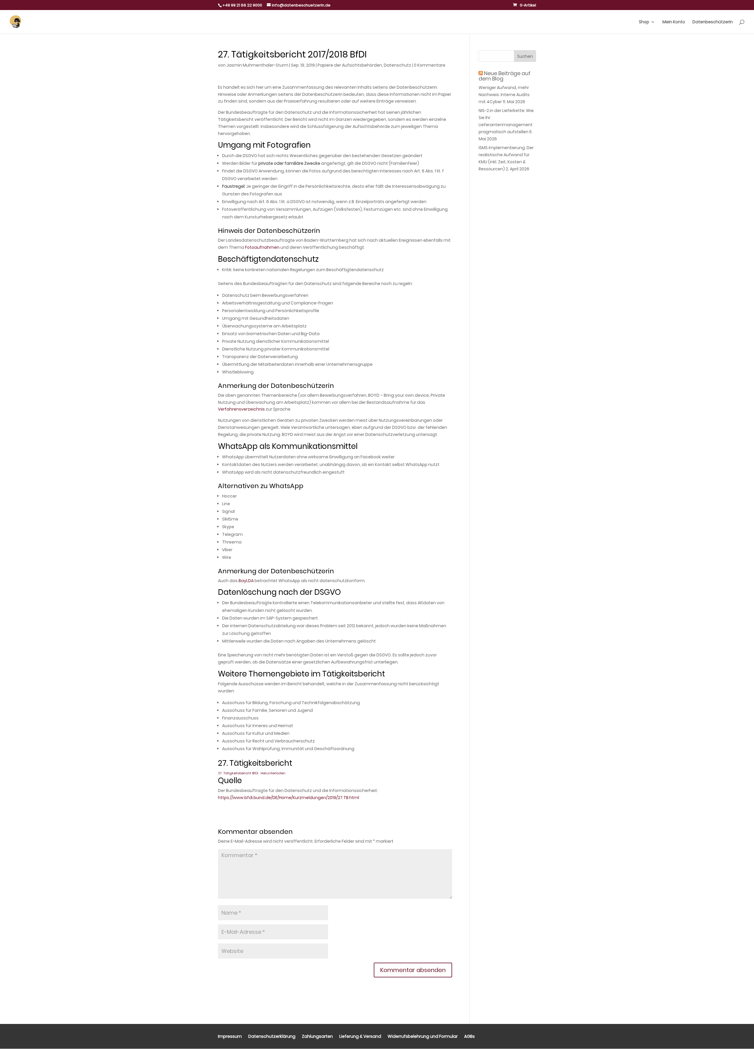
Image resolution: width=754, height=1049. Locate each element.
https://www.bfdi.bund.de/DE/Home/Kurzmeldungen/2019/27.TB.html (288, 798)
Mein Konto (673, 22)
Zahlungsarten (317, 1036)
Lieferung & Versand (360, 1036)
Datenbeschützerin (712, 22)
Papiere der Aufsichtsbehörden (350, 65)
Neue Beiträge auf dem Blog (504, 76)
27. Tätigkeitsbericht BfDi (238, 773)
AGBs (469, 1036)
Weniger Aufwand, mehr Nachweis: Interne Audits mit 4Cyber (504, 95)
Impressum (230, 1036)
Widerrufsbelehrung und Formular (423, 1036)
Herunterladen (273, 773)
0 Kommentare (429, 65)
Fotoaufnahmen (262, 247)
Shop (644, 22)
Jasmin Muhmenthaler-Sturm (257, 65)
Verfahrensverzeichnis (241, 409)
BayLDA (246, 581)
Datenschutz (397, 65)
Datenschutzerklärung (271, 1036)
